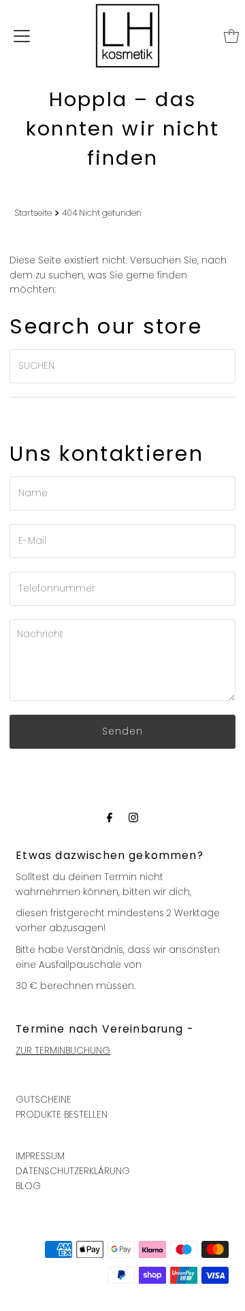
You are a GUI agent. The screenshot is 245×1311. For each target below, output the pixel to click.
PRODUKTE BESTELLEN (62, 1114)
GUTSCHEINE (43, 1099)
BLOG (28, 1186)
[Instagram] (133, 817)
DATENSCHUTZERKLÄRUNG (73, 1171)
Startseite (33, 212)
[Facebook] (109, 817)
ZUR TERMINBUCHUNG (63, 1050)
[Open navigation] (21, 36)
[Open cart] (231, 36)
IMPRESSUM (40, 1156)
